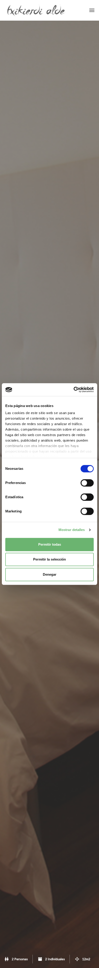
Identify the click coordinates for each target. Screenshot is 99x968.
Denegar (49, 574)
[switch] (87, 483)
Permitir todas (49, 544)
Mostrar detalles (71, 530)
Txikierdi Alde (36, 10)
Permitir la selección (49, 559)
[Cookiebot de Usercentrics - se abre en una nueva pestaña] (73, 390)
